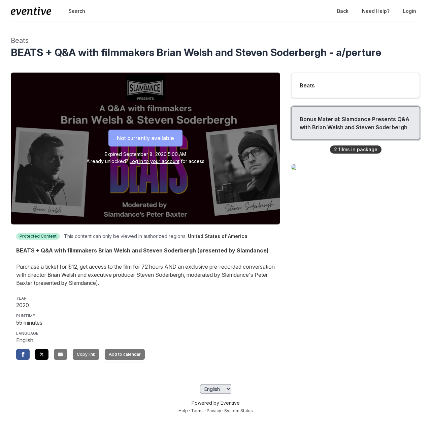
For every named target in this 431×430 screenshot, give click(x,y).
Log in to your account (154, 161)
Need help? (376, 11)
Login (409, 11)
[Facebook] (23, 354)
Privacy (214, 410)
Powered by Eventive (216, 403)
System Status (238, 410)
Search (77, 11)
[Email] (60, 354)
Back (343, 11)
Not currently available (145, 138)
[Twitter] (41, 354)
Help (183, 410)
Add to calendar (125, 354)
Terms (197, 410)
